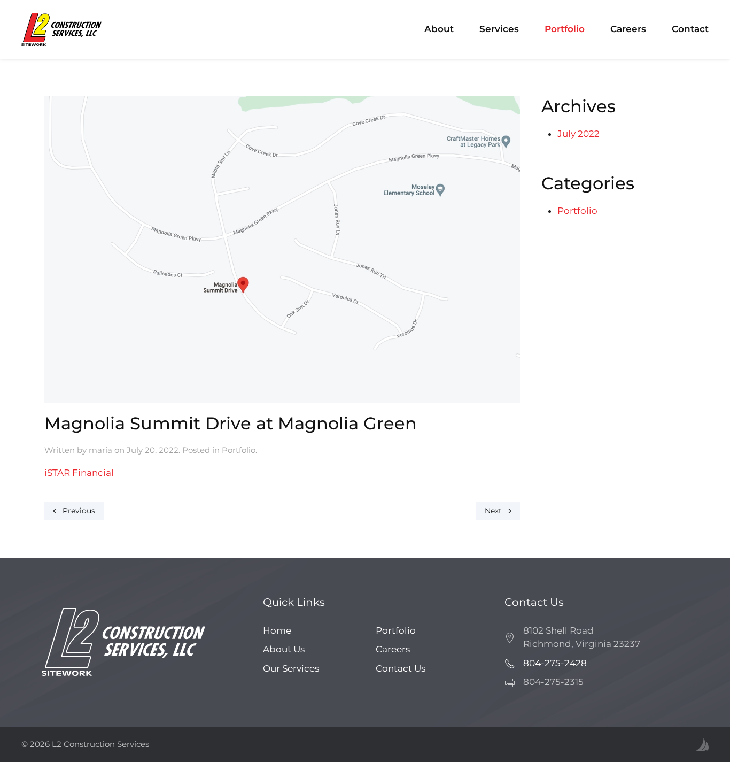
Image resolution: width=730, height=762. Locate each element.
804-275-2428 (555, 663)
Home (277, 630)
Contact (690, 29)
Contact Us (400, 668)
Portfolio (565, 29)
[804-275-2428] (509, 663)
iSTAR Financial (79, 472)
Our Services (291, 668)
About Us (284, 649)
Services (499, 29)
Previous (77, 510)
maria (100, 450)
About (439, 29)
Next (494, 510)
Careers (628, 29)
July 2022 (578, 133)
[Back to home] (61, 29)
